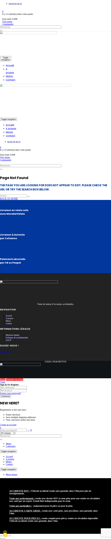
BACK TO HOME (9, 198)
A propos (10, 459)
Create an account (8, 425)
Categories (10, 446)
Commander (7, 24)
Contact (9, 464)
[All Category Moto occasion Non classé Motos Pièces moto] (7, 433)
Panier (2, 380)
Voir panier (7, 21)
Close (2, 382)
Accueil (9, 456)
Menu (8, 443)
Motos (9, 461)
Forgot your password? (10, 393)
